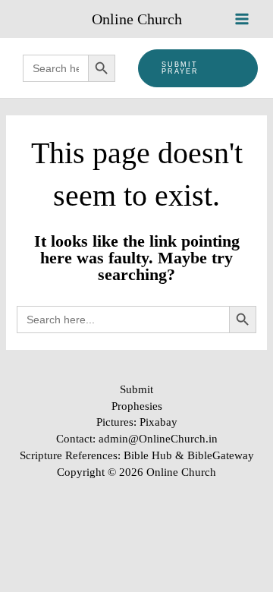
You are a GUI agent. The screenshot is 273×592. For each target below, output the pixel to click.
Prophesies (136, 406)
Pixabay (158, 422)
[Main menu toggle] (242, 19)
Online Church (137, 19)
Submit (136, 389)
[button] (198, 68)
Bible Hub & (155, 455)
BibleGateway (220, 455)
